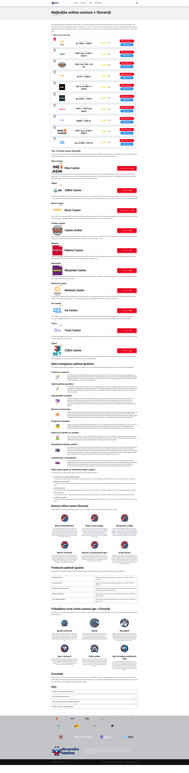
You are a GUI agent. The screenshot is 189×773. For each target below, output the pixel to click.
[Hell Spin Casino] (62, 89)
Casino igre (83, 3)
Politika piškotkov (118, 762)
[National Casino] (62, 45)
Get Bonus (126, 190)
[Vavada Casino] (62, 111)
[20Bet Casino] (62, 56)
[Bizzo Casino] (62, 78)
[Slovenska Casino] (55, 2)
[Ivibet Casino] (62, 100)
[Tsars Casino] (62, 123)
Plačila (90, 3)
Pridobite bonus (127, 41)
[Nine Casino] (62, 134)
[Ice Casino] (62, 145)
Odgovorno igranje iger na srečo (131, 762)
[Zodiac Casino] (62, 67)
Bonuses (76, 3)
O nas (102, 762)
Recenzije (127, 44)
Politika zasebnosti (109, 762)
